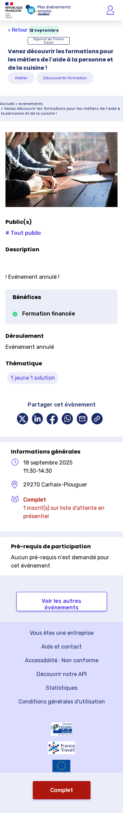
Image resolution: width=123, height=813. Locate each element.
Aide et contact (61, 646)
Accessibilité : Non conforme (61, 660)
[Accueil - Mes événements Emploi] (48, 10)
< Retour (17, 30)
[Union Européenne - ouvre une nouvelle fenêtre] (61, 767)
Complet (61, 790)
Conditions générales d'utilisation (61, 701)
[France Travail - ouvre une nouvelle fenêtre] (61, 747)
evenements (30, 103)
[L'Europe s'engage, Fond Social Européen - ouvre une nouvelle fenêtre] (61, 729)
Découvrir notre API (62, 674)
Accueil (7, 103)
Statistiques (62, 688)
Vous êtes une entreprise (62, 633)
